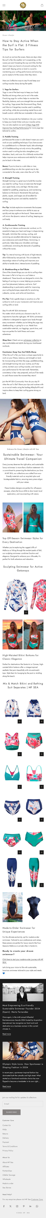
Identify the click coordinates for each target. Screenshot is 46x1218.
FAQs (5, 1129)
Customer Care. (37, 1199)
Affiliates (6, 1166)
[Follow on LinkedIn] (30, 1206)
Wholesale (6, 1179)
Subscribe (11, 1112)
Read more (7, 1034)
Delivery (6, 1138)
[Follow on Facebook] (4, 1206)
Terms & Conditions (10, 1146)
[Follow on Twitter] (10, 1206)
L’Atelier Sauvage (9, 1175)
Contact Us (7, 1125)
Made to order (8, 1183)
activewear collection (31, 340)
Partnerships (7, 1170)
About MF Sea (8, 1162)
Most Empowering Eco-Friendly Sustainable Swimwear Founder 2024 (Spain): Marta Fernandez (21, 1008)
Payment (6, 1142)
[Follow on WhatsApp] (37, 1206)
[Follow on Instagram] (17, 1206)
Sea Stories (7, 1187)
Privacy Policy (8, 1150)
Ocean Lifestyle (8, 35)
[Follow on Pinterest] (23, 1206)
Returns (5, 1133)
